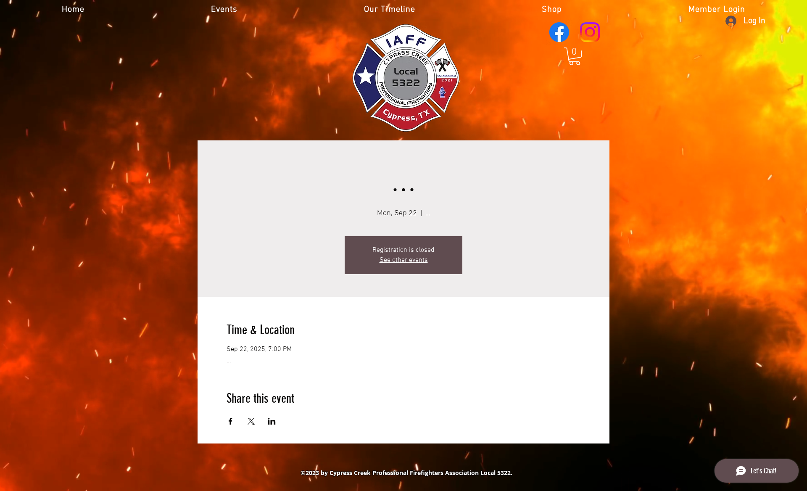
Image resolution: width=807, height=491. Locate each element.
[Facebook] (559, 32)
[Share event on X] (251, 421)
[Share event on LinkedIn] (272, 421)
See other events (404, 260)
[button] (574, 56)
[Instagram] (590, 32)
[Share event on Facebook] (231, 421)
